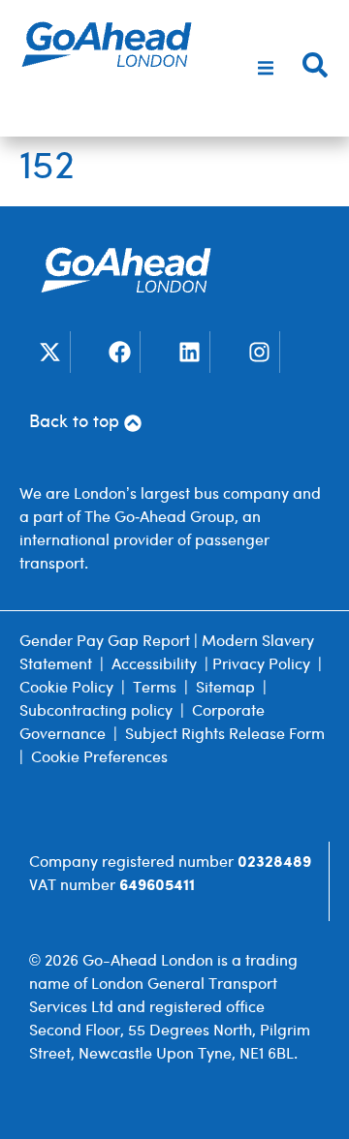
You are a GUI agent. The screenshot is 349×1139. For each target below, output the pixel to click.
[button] (265, 68)
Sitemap (225, 688)
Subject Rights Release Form (225, 734)
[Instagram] (259, 352)
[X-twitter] (50, 352)
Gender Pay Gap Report (104, 641)
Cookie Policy (66, 688)
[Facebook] (120, 352)
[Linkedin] (189, 352)
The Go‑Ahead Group (159, 517)
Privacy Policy (261, 665)
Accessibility (154, 665)
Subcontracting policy (96, 711)
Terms (154, 688)
